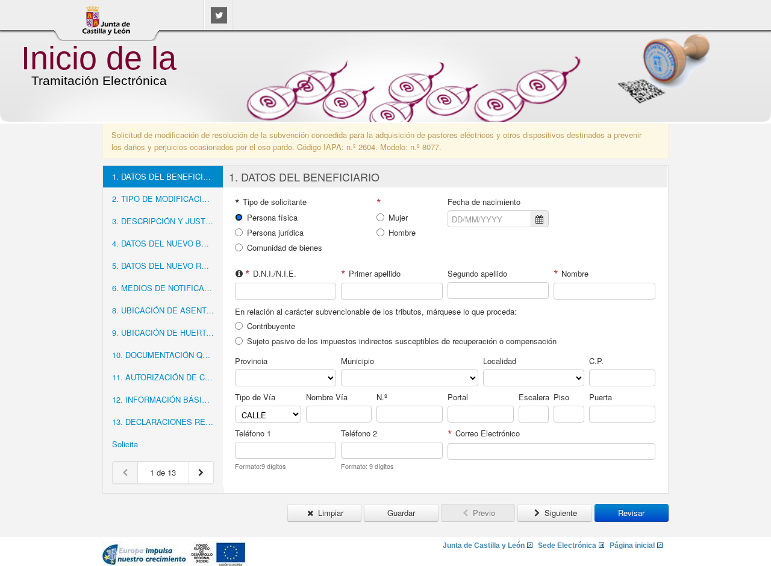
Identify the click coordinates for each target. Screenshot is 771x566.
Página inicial (632, 545)
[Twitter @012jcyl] (219, 20)
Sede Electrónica (567, 545)
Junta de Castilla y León (484, 545)
